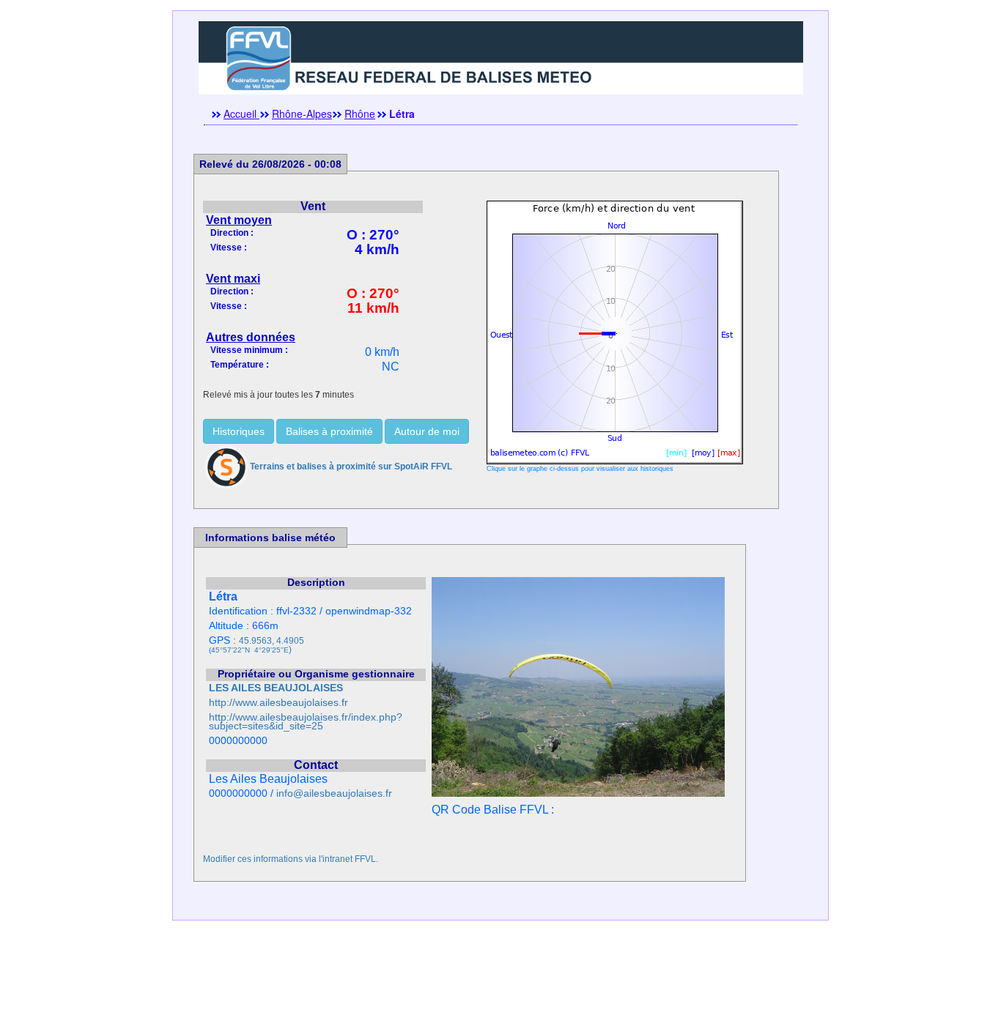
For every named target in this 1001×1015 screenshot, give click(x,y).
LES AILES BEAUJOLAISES (276, 688)
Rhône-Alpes (302, 113)
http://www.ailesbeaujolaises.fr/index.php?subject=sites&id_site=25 (305, 722)
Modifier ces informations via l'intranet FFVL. (290, 859)
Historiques (239, 431)
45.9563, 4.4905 (271, 640)
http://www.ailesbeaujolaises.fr (278, 702)
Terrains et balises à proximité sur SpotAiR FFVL (351, 466)
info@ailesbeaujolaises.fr (334, 793)
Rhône (359, 113)
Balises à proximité (329, 431)
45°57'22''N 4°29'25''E (250, 650)
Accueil (241, 113)
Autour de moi (426, 431)
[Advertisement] (500, 982)
